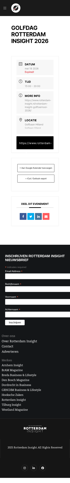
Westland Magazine (15, 410)
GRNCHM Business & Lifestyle (21, 390)
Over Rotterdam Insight (19, 341)
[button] (6, 8)
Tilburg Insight (11, 405)
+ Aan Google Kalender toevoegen (36, 168)
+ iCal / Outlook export (36, 178)
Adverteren (10, 352)
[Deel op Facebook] (23, 216)
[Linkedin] (38, 216)
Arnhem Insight (12, 365)
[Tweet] (30, 216)
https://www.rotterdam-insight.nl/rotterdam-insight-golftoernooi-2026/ (35, 145)
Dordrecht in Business (16, 385)
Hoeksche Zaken (12, 395)
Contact (7, 346)
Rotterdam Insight (14, 400)
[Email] (46, 216)
